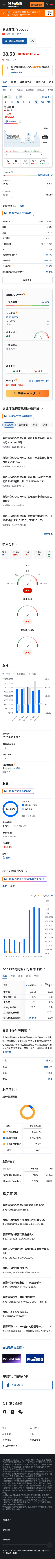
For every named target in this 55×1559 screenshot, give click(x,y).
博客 (4, 1427)
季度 (12, 886)
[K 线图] (5, 97)
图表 (13, 82)
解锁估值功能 (43, 175)
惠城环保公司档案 (14, 1030)
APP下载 (6, 1434)
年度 (4, 886)
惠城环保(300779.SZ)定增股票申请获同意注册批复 (27, 498)
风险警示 (6, 1539)
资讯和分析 (26, 82)
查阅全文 (6, 1052)
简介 (11, 90)
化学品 (49, 1060)
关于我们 (34, 1427)
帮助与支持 (35, 1440)
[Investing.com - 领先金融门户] (15, 5)
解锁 (34, 1018)
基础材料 (48, 1066)
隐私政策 (6, 1530)
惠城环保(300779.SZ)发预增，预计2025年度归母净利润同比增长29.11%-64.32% (26, 479)
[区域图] (9, 97)
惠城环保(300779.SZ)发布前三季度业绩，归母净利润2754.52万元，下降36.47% (27, 518)
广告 (32, 1434)
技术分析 (8, 544)
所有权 (20, 90)
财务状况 (40, 82)
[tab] (15, 554)
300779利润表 (12, 871)
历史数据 (30, 90)
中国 (50, 1079)
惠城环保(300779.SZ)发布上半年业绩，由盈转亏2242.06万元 (27, 440)
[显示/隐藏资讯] (20, 97)
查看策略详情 (16, 72)
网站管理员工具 (9, 1446)
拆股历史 (41, 90)
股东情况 (8, 1089)
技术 (51, 82)
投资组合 (6, 1440)
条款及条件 (7, 1520)
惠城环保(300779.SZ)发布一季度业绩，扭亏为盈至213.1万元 (27, 459)
